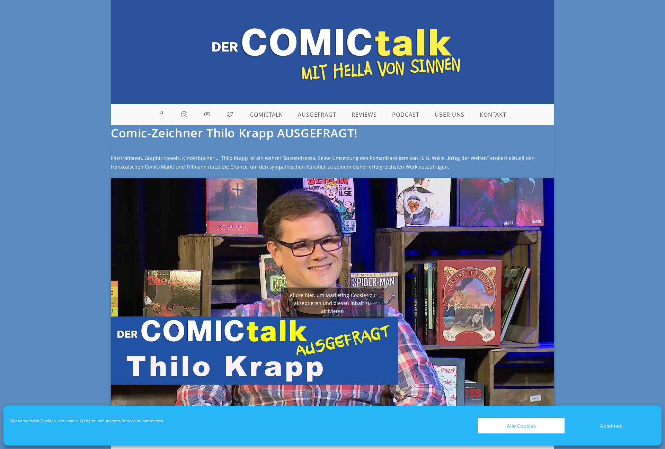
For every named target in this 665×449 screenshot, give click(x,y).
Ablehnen (611, 425)
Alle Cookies (521, 425)
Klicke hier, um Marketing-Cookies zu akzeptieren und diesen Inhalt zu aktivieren (332, 302)
